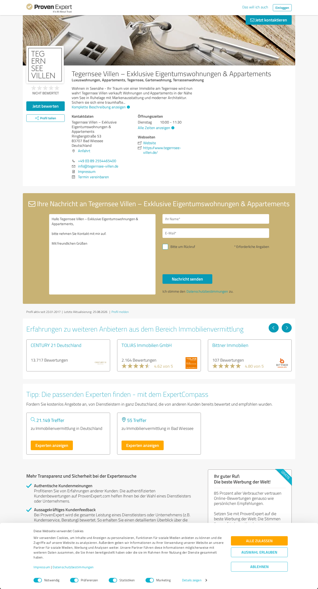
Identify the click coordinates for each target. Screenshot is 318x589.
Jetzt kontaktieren (270, 20)
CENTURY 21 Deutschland (56, 345)
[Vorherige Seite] (274, 327)
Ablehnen (259, 566)
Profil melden (120, 312)
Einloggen (282, 7)
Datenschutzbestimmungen (73, 567)
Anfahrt (84, 150)
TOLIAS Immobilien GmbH (147, 345)
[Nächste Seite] (287, 327)
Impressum (42, 567)
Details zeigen (191, 580)
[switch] (74, 580)
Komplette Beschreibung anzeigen (99, 107)
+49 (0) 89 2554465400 (97, 160)
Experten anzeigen (51, 445)
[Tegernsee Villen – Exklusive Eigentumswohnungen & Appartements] (45, 64)
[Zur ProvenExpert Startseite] (49, 8)
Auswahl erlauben (259, 552)
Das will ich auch (255, 7)
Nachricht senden (187, 279)
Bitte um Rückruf (182, 246)
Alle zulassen (259, 541)
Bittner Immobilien (230, 345)
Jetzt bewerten (46, 106)
